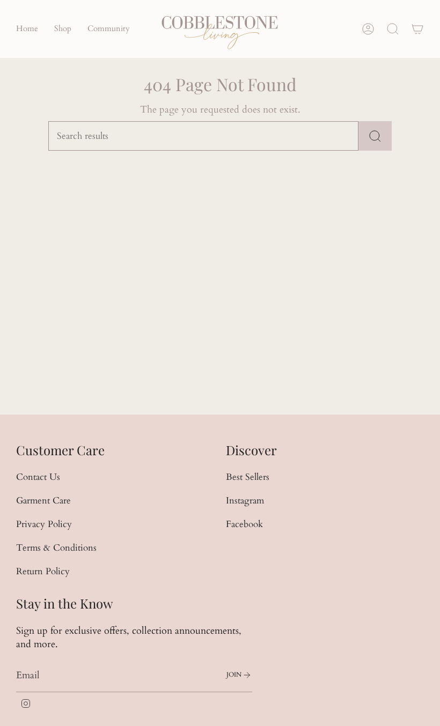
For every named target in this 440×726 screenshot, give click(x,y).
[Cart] (417, 29)
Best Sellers (247, 477)
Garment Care (43, 500)
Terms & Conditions (56, 548)
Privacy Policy (44, 524)
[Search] (375, 136)
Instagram (245, 500)
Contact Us (38, 477)
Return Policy (43, 571)
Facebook (244, 524)
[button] (62, 28)
